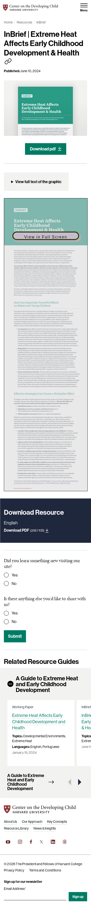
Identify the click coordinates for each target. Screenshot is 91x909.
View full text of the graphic (38, 181)
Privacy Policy (14, 870)
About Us (10, 821)
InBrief (41, 22)
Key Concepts (57, 821)
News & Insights (44, 828)
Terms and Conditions (45, 870)
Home (8, 22)
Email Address (15, 888)
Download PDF (24, 530)
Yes (15, 575)
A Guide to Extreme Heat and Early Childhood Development (47, 684)
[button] (84, 8)
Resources (24, 22)
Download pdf (43, 149)
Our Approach (32, 821)
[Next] (79, 782)
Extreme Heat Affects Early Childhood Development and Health (38, 721)
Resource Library (16, 828)
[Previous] (69, 782)
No (14, 583)
